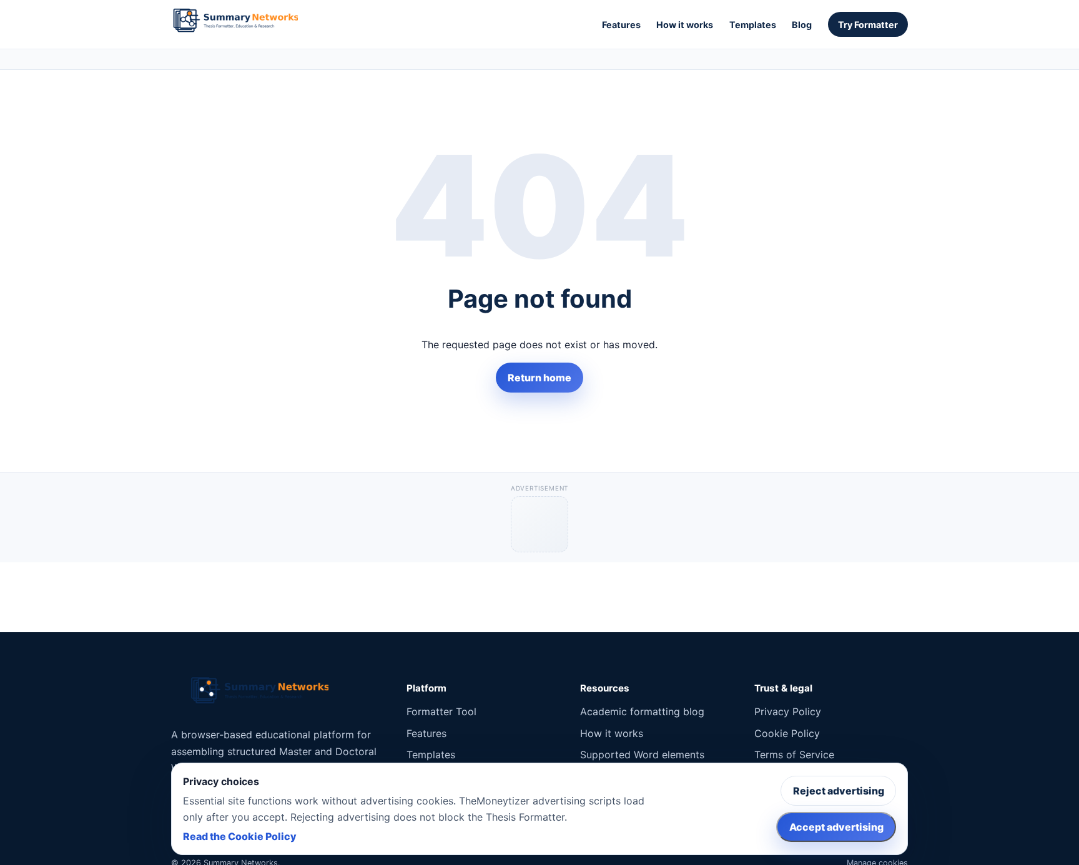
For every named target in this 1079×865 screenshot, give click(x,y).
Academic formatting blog (642, 711)
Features (621, 24)
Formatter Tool (441, 711)
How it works (684, 24)
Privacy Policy (787, 711)
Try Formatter (868, 24)
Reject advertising (838, 790)
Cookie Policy (787, 733)
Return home (539, 377)
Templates (752, 24)
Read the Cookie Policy (240, 836)
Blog (802, 24)
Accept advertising (836, 827)
